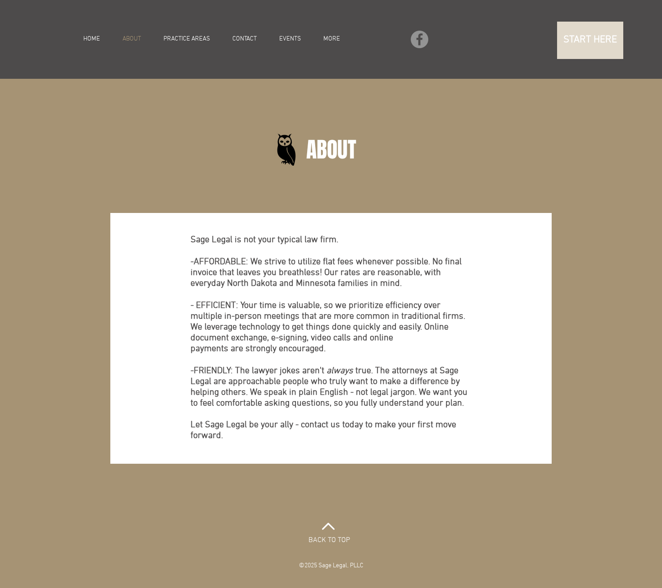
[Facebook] (419, 39)
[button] (590, 40)
